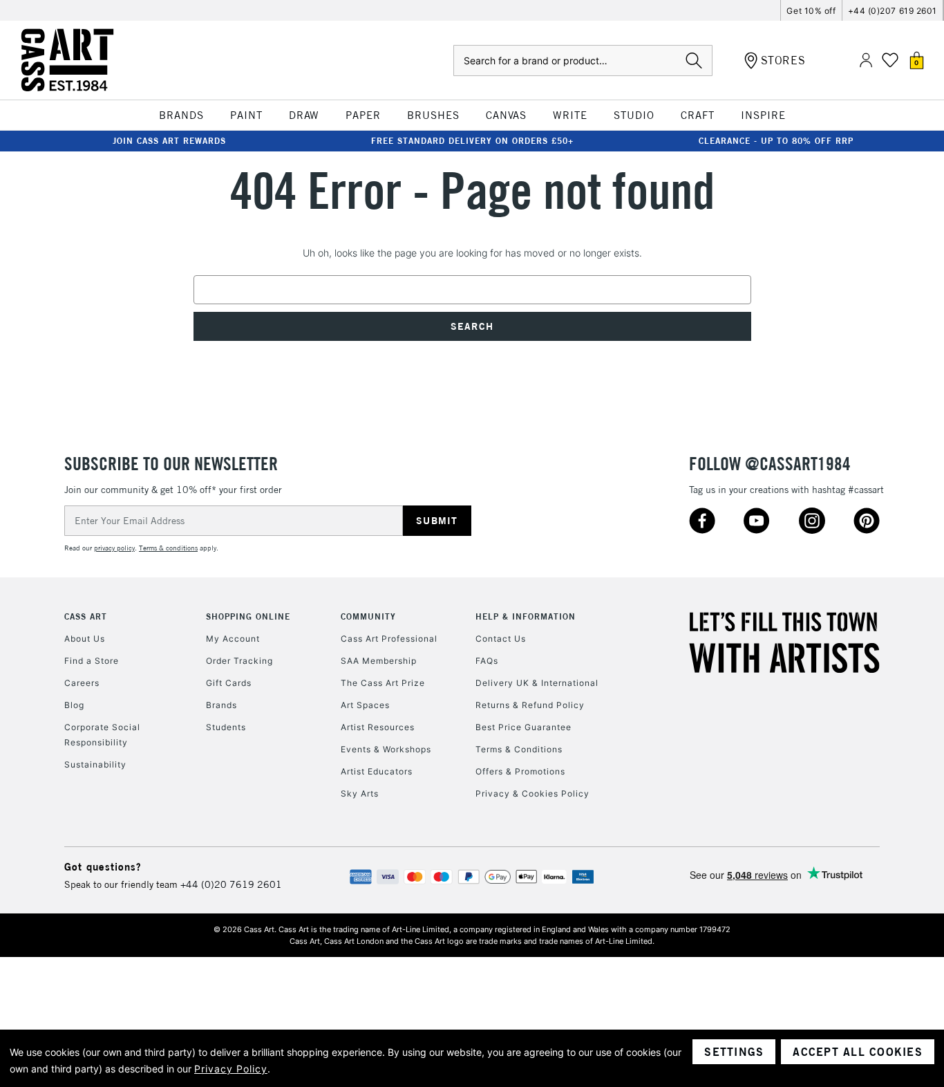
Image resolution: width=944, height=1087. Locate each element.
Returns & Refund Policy (530, 705)
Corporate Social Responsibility (102, 734)
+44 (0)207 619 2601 (892, 11)
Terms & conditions (168, 548)
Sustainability (95, 764)
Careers (82, 683)
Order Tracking (239, 661)
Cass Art (85, 616)
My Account (233, 638)
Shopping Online (248, 616)
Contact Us (500, 638)
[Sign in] (865, 60)
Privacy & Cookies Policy (532, 793)
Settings (734, 1052)
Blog (74, 705)
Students (226, 727)
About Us (84, 638)
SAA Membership (379, 661)
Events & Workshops (386, 749)
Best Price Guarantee (523, 727)
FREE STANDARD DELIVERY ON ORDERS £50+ (472, 140)
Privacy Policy (230, 1069)
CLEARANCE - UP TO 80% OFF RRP (776, 140)
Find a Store (91, 661)
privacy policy (114, 548)
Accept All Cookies (858, 1052)
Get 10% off (811, 11)
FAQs (486, 661)
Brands (221, 705)
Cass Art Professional (389, 638)
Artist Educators (377, 771)
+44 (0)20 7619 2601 (231, 884)
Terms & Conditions (519, 749)
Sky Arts (360, 793)
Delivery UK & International (536, 683)
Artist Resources (378, 727)
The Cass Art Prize (383, 683)
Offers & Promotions (520, 771)
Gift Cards (229, 683)
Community (368, 616)
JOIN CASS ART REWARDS (169, 140)
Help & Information (525, 616)
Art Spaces (365, 705)
